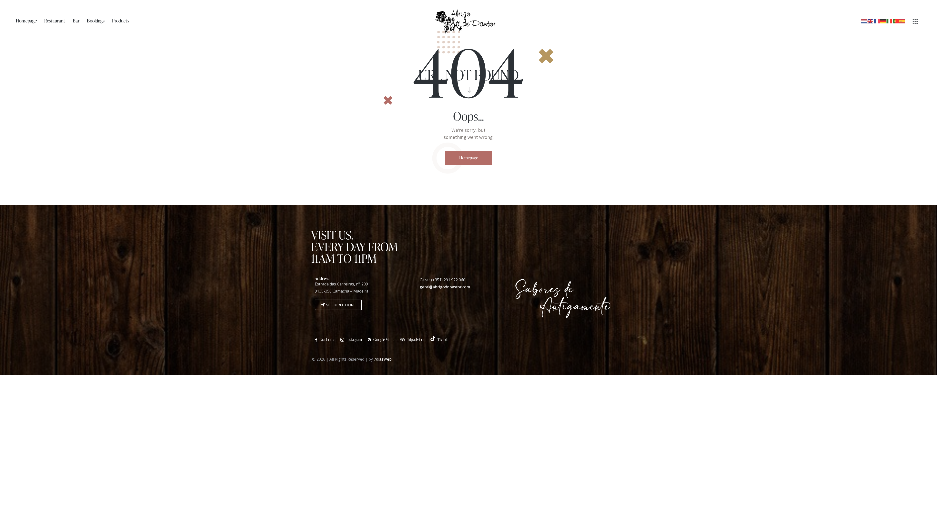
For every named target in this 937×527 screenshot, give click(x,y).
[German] (883, 21)
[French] (877, 21)
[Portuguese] (896, 21)
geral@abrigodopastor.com (445, 287)
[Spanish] (902, 21)
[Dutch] (864, 21)
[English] (870, 21)
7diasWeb (383, 359)
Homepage (468, 158)
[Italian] (889, 21)
